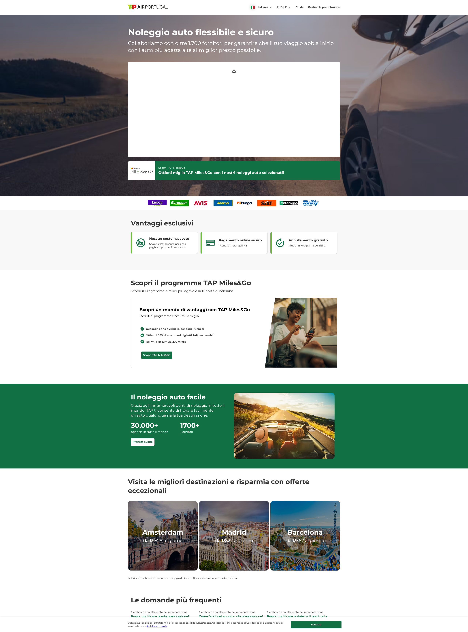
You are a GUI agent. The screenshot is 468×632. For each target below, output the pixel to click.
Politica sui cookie (157, 626)
